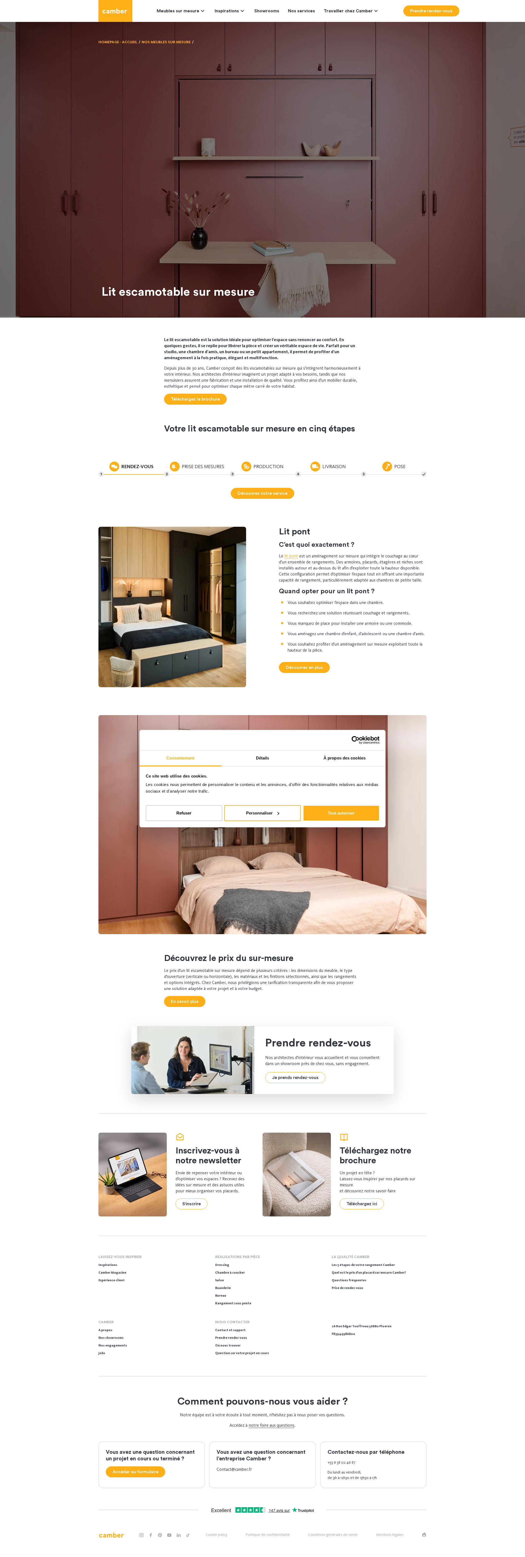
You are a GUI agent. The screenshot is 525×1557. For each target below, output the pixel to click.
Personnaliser (259, 812)
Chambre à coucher (230, 1272)
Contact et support (230, 1330)
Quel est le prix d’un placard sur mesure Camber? (369, 1272)
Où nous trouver (228, 1345)
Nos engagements (112, 1345)
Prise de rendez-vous (347, 1288)
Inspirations (227, 11)
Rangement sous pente (233, 1303)
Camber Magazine (112, 1272)
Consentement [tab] (180, 758)
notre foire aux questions (271, 1425)
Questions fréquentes (349, 1280)
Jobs (101, 1353)
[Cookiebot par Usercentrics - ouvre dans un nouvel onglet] (356, 740)
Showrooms (266, 11)
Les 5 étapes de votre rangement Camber (363, 1265)
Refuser (183, 812)
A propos (105, 1330)
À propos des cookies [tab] (344, 758)
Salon (219, 1280)
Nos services (301, 11)
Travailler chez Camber (348, 11)
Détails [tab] (262, 758)
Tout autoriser (341, 812)
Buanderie (223, 1288)
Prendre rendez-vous (231, 1338)
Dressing (222, 1265)
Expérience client (111, 1280)
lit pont (291, 556)
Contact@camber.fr (234, 1469)
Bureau (220, 1295)
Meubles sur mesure (178, 11)
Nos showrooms (111, 1338)
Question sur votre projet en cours (242, 1353)
